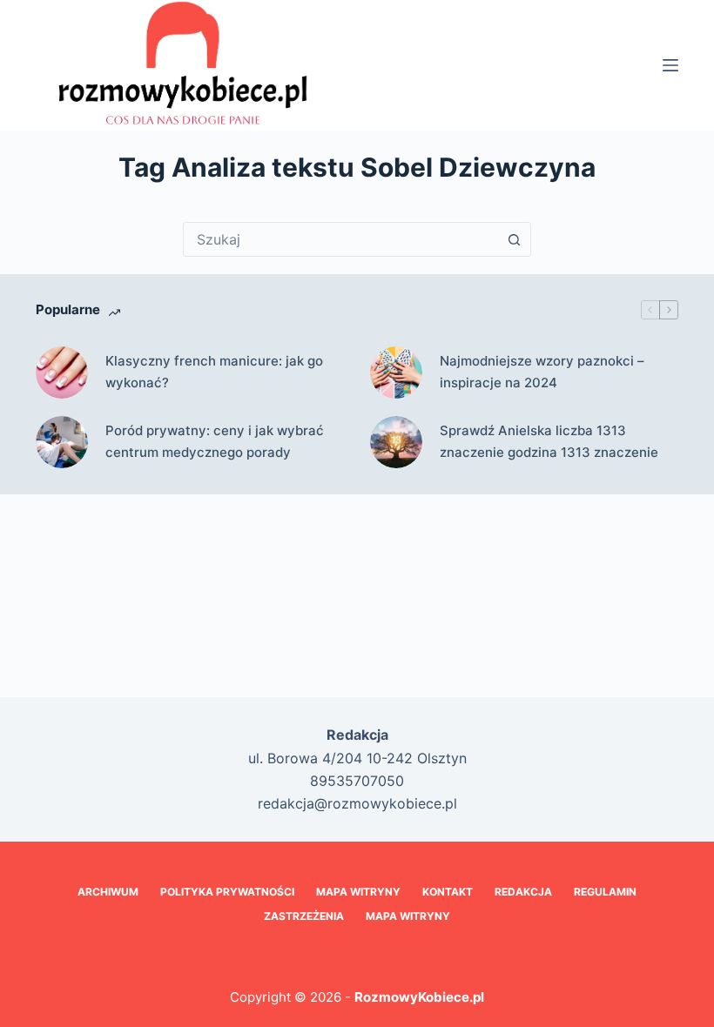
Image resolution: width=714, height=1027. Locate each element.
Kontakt (447, 891)
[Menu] (670, 65)
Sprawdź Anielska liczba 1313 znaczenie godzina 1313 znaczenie (549, 441)
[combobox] (340, 239)
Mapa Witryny (358, 891)
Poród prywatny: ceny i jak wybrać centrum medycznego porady (214, 441)
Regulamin (605, 891)
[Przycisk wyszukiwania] (513, 239)
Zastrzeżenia (304, 916)
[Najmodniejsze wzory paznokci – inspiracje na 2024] (396, 372)
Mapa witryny (408, 916)
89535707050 (357, 780)
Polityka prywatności (227, 891)
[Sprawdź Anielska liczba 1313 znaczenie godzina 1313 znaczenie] (396, 442)
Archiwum (107, 891)
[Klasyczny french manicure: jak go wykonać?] (62, 372)
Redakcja (523, 891)
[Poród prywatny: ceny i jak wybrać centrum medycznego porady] (62, 442)
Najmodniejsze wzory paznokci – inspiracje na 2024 (542, 371)
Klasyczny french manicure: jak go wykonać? (214, 371)
